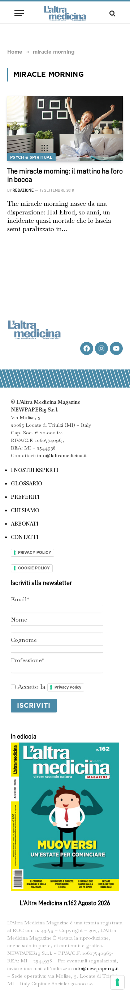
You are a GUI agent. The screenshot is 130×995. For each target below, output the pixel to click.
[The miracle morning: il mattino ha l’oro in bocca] (65, 128)
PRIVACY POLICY (34, 552)
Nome (19, 619)
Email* (20, 599)
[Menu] (19, 13)
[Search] (112, 13)
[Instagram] (101, 348)
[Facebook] (86, 348)
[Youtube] (116, 348)
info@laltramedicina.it (62, 455)
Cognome (24, 640)
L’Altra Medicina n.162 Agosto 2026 (65, 903)
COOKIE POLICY (34, 567)
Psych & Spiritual (31, 157)
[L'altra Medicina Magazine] (65, 13)
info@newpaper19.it (96, 968)
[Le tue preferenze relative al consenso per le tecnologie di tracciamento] (117, 982)
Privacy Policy (68, 687)
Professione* (27, 660)
